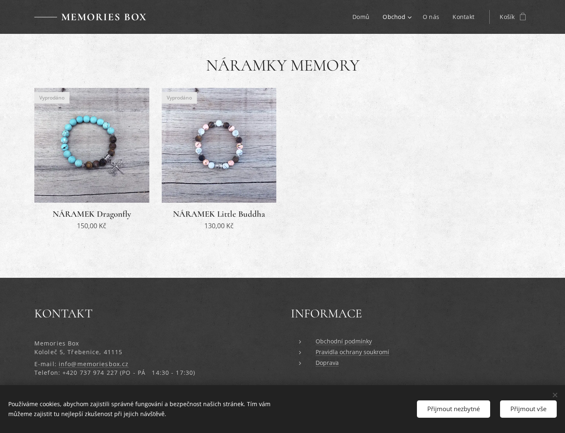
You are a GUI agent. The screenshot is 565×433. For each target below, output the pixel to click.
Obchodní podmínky (344, 341)
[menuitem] (363, 17)
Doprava (327, 363)
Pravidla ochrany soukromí (352, 352)
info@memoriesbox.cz (94, 364)
